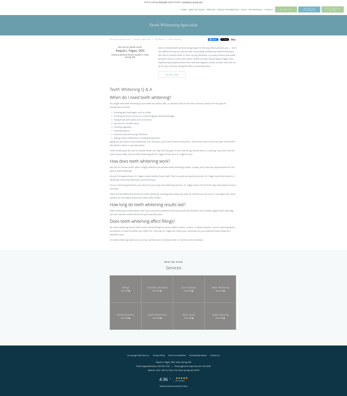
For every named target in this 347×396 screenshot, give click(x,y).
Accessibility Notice (198, 355)
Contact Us (215, 355)
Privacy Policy (159, 355)
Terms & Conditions (177, 355)
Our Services (159, 39)
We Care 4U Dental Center (120, 39)
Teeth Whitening (174, 39)
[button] (309, 9)
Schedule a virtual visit (192, 2)
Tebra (185, 386)
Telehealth (163, 2)
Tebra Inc (145, 355)
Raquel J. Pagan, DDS (142, 39)
